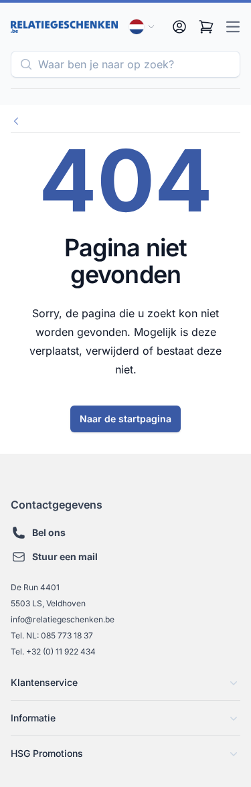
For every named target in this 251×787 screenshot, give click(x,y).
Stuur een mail (65, 556)
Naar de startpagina (125, 418)
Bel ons (49, 532)
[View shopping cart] (206, 27)
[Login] (179, 27)
